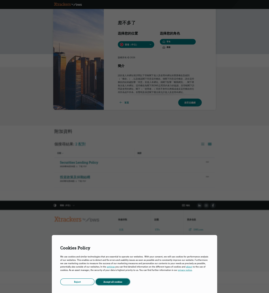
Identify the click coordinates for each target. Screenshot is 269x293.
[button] (77, 281)
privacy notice (185, 270)
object (189, 266)
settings (111, 266)
